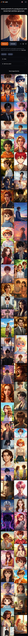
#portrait (4, 54)
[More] (20, 44)
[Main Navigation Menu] (25, 2)
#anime (10, 54)
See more (23, 50)
